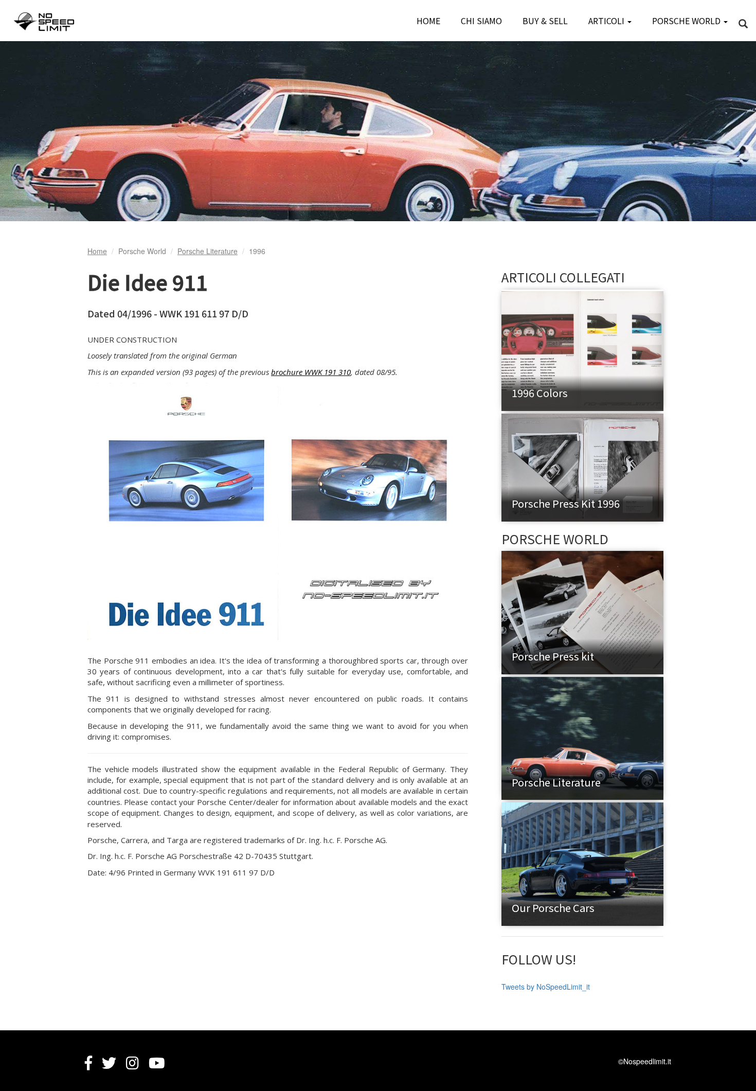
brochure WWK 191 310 (311, 372)
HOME (428, 20)
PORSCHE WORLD (687, 20)
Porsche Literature (207, 251)
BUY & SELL (545, 20)
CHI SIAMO (481, 20)
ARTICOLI (607, 20)
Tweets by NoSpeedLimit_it (545, 986)
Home (97, 251)
